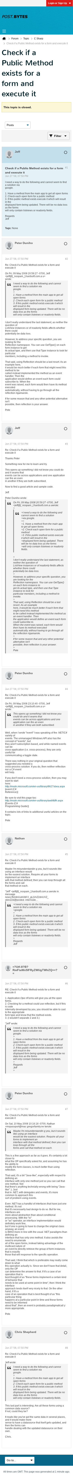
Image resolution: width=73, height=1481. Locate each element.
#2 (66, 259)
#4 (66, 689)
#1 (66, 167)
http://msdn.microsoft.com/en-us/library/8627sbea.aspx (35, 786)
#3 (66, 444)
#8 (66, 1347)
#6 (66, 983)
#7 (66, 1109)
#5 (66, 854)
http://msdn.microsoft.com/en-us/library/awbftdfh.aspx (34, 800)
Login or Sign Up (57, 3)
